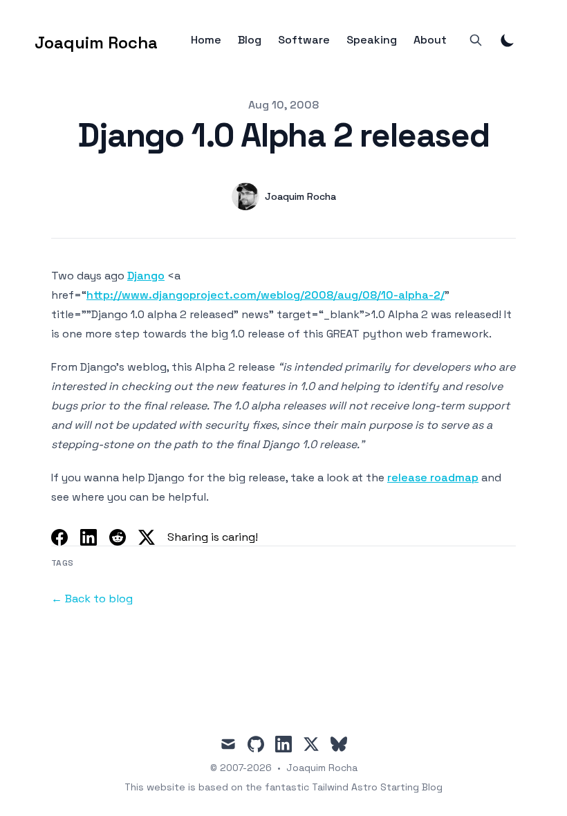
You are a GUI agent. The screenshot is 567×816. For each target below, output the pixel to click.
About (430, 40)
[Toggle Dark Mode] (507, 40)
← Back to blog (92, 598)
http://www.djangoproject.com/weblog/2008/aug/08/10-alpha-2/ (265, 295)
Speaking (371, 40)
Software (304, 40)
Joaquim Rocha (321, 767)
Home (206, 40)
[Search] (475, 40)
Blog (249, 40)
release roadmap (432, 477)
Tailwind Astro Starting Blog (377, 787)
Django (146, 275)
